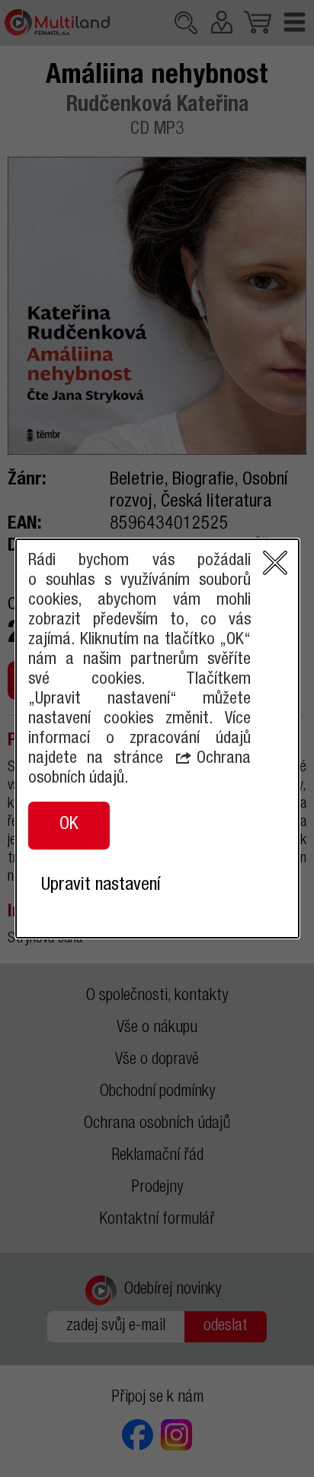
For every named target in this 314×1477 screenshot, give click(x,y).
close (275, 563)
